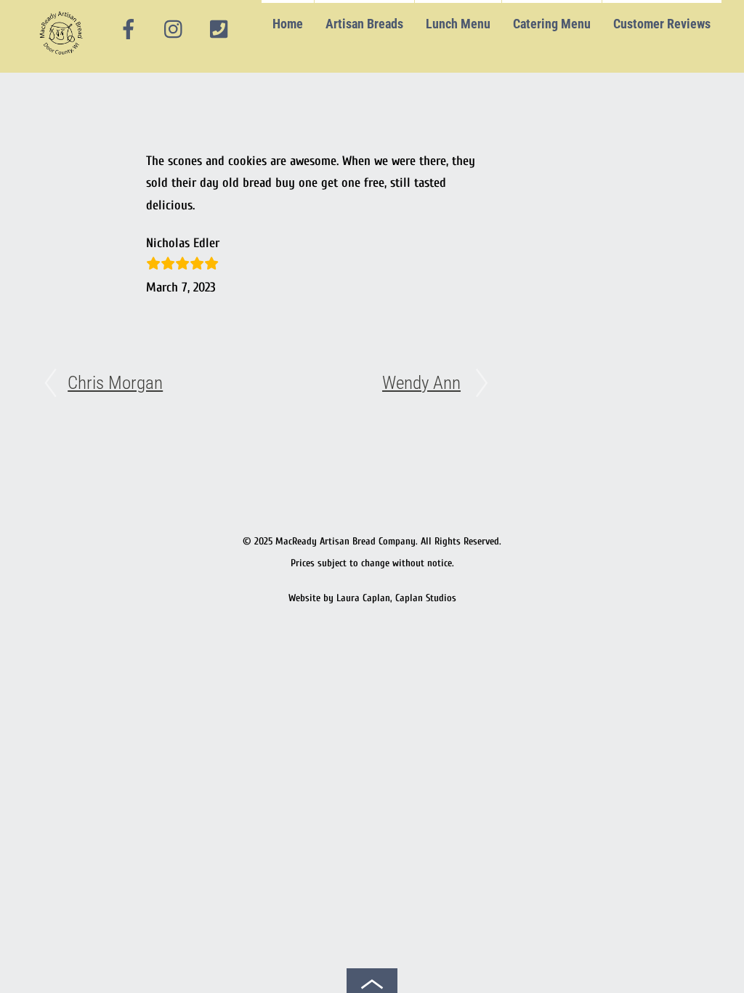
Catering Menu (552, 23)
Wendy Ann (421, 382)
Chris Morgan (115, 382)
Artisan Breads (364, 23)
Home (287, 23)
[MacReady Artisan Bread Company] (64, 58)
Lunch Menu (458, 23)
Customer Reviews (662, 23)
